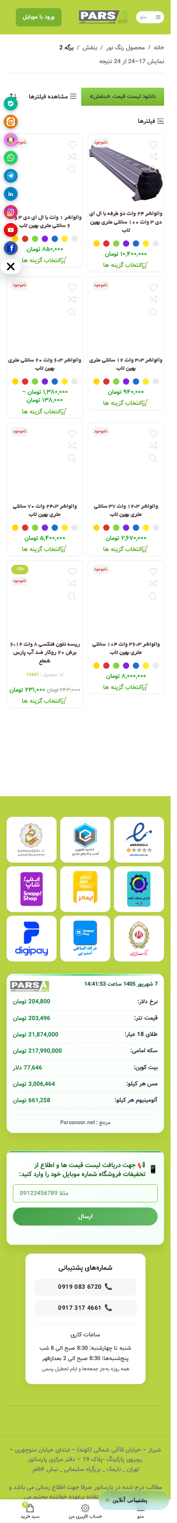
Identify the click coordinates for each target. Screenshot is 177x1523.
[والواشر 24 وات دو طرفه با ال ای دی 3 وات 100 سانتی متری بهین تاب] (126, 170)
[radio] (155, 243)
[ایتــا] (11, 122)
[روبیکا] (11, 140)
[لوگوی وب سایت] (103, 17)
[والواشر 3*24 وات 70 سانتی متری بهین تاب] (45, 461)
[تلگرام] (11, 176)
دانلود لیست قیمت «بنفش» (123, 96)
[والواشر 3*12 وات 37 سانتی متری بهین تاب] (126, 461)
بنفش (89, 47)
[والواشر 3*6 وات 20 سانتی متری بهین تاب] (45, 315)
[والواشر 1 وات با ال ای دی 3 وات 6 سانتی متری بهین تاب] (45, 172)
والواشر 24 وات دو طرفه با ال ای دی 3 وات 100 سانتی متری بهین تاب (125, 222)
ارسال (85, 1216)
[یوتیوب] (11, 230)
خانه (159, 47)
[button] (133, 1500)
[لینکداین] (11, 194)
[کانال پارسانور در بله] (11, 103)
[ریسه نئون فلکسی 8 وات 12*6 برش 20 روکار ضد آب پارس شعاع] (45, 599)
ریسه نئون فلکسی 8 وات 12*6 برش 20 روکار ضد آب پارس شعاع (45, 652)
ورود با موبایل (39, 16)
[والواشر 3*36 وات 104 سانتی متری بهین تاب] (126, 599)
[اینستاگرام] (11, 212)
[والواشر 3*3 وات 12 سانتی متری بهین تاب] (126, 315)
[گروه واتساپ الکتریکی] (11, 158)
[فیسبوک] (11, 248)
